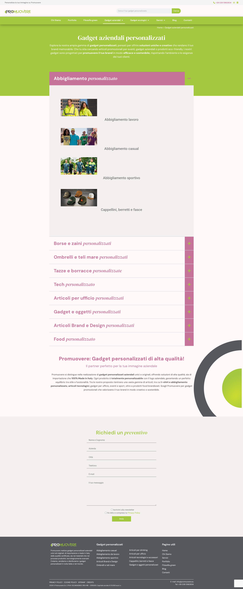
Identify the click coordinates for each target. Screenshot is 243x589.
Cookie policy (70, 582)
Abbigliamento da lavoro (107, 554)
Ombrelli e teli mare (90, 257)
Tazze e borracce (88, 271)
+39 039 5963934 (223, 3)
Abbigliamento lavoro (121, 119)
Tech (74, 284)
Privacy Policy (134, 513)
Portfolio (166, 561)
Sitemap (81, 582)
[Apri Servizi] (164, 20)
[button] (121, 78)
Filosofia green (169, 565)
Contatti (166, 572)
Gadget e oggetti (87, 312)
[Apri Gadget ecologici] (148, 20)
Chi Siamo (166, 554)
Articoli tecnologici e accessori (143, 557)
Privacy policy (56, 582)
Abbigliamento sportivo (121, 178)
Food (74, 339)
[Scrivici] (233, 3)
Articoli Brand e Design (94, 325)
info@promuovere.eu (185, 582)
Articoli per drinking (138, 550)
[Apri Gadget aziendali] (122, 20)
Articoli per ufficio (89, 298)
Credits (90, 582)
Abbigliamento (85, 78)
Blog (164, 568)
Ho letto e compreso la (123, 513)
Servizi (165, 557)
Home (160, 27)
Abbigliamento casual (121, 149)
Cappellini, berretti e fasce (121, 210)
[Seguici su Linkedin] (236, 3)
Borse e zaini (82, 243)
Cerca (176, 10)
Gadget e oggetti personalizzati (143, 564)
